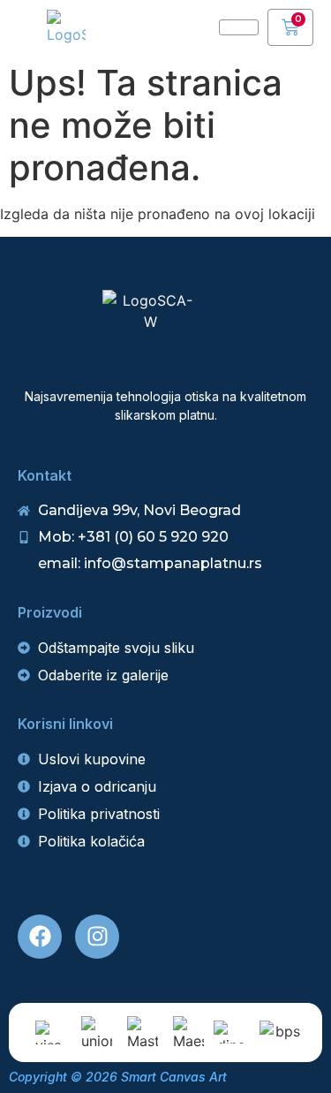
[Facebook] (40, 937)
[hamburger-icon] (239, 27)
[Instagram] (97, 937)
